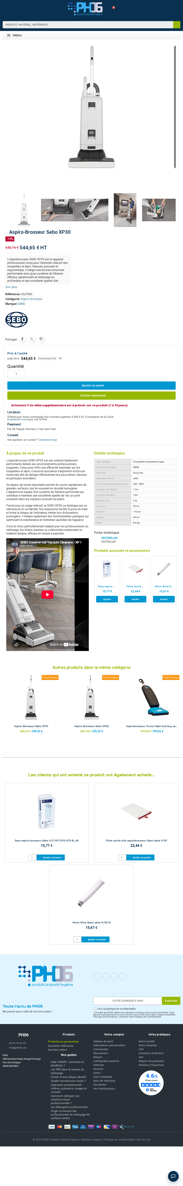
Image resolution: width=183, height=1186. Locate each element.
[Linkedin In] (114, 976)
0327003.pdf (109, 538)
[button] (112, 9)
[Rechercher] (176, 24)
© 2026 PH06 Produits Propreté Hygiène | (57, 1139)
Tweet (31, 339)
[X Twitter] (122, 976)
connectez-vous (17, 419)
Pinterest (40, 339)
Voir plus (11, 287)
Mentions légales (92, 1139)
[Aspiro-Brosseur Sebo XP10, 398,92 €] (31, 705)
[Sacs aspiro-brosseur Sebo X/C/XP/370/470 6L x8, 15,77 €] (107, 580)
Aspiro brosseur (32, 299)
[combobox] (86, 24)
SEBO (21, 304)
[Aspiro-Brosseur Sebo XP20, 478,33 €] (91, 705)
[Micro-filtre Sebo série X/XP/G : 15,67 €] (91, 901)
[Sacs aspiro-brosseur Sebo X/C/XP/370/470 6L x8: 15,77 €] (46, 819)
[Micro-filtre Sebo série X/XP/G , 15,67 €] (164, 580)
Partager (22, 339)
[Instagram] (105, 976)
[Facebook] (97, 976)
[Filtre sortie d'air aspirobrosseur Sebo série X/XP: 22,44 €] (136, 819)
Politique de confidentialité (119, 1139)
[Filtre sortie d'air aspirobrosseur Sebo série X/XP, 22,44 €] (135, 580)
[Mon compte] (106, 8)
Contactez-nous (47, 439)
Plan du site (143, 1139)
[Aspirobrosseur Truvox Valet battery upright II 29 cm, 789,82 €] (152, 705)
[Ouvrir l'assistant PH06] (173, 1176)
